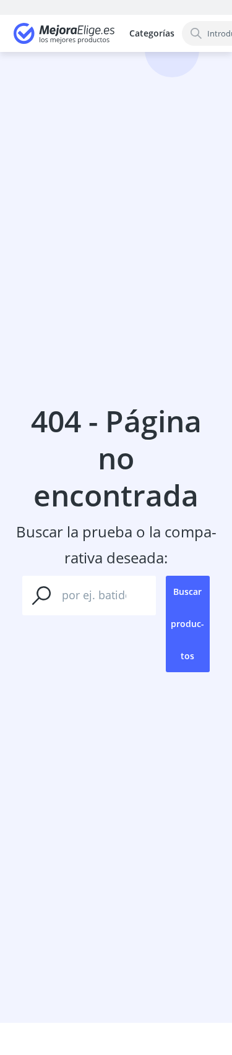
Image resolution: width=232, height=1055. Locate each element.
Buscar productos (187, 624)
